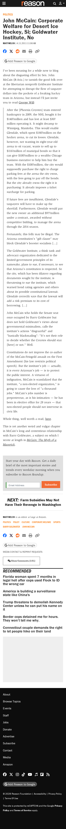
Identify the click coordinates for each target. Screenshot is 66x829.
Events (7, 708)
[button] (62, 3)
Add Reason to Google (21, 61)
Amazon (8, 764)
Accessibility (40, 793)
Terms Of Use (11, 798)
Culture (26, 522)
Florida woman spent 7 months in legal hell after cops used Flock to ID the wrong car (31, 580)
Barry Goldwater (11, 527)
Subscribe (51, 484)
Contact (7, 750)
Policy (16, 522)
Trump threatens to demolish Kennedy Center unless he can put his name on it (33, 606)
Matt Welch (9, 43)
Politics (8, 14)
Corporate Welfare (41, 522)
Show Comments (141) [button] (23, 560)
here (48, 419)
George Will (26, 102)
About (6, 694)
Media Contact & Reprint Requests (22, 551)
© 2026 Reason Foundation (17, 793)
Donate (7, 729)
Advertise (8, 736)
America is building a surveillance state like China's (29, 593)
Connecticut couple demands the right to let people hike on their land (32, 629)
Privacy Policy (55, 793)
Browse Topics (12, 701)
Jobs (5, 722)
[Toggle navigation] (4, 3)
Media (7, 757)
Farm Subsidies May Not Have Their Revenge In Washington (33, 502)
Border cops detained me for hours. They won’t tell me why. (30, 618)
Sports (56, 522)
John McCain (28, 527)
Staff (6, 715)
